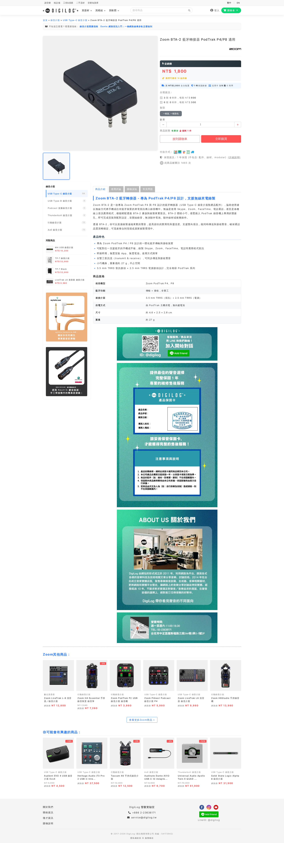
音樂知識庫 (93, 3)
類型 (162, 107)
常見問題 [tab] (148, 189)
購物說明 (48, 823)
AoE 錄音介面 (151, 772)
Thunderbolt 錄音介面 (189, 772)
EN (238, 3)
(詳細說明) (234, 157)
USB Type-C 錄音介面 (75, 20)
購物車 (232, 10)
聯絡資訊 (48, 812)
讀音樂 (47, 3)
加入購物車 (58, 688)
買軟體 (113, 10)
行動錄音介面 (84, 694)
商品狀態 (165, 130)
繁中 (229, 3)
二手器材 (80, 3)
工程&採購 (68, 3)
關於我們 (48, 806)
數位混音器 (49, 694)
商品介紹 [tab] (100, 189)
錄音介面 (55, 20)
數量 (162, 119)
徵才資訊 (48, 817)
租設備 (57, 3)
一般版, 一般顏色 (171, 113)
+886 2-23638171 (143, 812)
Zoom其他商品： (57, 654)
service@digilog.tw (144, 817)
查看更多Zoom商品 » (142, 719)
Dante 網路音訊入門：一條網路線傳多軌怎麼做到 (126, 26)
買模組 (99, 10)
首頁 (45, 20)
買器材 (86, 10)
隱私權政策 (135, 838)
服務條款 (149, 838)
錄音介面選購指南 (89, 26)
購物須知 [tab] (132, 189)
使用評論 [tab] (116, 189)
